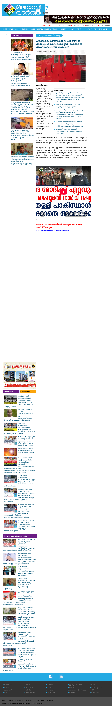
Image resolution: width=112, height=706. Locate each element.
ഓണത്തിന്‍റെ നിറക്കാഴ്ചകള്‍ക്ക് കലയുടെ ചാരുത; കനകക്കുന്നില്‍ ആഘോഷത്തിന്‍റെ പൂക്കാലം (22, 56)
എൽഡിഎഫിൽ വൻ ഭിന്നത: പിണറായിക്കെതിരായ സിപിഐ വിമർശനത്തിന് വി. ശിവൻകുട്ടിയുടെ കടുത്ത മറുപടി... (19, 665)
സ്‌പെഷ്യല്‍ (51, 693)
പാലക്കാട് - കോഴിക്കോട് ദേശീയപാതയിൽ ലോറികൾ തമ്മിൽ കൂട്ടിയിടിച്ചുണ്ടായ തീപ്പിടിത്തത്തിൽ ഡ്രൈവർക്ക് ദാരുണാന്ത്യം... (69, 124)
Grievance (50, 700)
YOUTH (93, 29)
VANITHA (40, 29)
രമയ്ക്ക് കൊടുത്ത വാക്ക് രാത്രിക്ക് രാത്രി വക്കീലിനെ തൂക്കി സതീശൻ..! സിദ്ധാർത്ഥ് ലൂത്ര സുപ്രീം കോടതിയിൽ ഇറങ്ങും (19, 526)
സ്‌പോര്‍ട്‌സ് (30, 693)
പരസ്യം (71, 688)
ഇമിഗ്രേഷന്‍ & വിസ (75, 685)
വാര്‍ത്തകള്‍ (48, 36)
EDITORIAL (6, 33)
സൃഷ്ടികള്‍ (51, 690)
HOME (5, 29)
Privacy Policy (39, 700)
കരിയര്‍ (6, 688)
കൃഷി (5, 693)
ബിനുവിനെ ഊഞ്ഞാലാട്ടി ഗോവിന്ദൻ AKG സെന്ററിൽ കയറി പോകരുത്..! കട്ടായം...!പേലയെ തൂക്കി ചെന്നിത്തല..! (19, 429)
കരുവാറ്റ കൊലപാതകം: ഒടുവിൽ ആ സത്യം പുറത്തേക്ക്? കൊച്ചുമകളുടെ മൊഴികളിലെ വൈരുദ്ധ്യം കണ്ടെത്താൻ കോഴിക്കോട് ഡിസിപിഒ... (19, 545)
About (11, 700)
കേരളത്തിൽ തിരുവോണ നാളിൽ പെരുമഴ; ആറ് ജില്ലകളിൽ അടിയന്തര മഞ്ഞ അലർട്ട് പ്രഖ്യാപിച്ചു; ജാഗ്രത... (27, 653)
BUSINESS (26, 29)
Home (3, 700)
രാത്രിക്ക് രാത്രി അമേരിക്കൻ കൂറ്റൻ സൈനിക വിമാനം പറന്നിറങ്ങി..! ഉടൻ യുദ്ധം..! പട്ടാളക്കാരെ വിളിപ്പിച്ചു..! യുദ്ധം (18, 401)
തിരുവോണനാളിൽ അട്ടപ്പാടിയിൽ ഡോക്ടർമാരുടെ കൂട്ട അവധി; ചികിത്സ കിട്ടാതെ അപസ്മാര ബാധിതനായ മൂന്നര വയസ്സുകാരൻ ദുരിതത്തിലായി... (19, 559)
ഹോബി (50, 685)
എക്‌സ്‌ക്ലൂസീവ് (96, 688)
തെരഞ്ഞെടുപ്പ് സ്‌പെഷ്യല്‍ (78, 690)
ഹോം (39, 36)
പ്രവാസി (72, 693)
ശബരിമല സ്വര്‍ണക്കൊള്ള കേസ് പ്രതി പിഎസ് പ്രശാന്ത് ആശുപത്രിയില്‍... (68, 106)
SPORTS (71, 29)
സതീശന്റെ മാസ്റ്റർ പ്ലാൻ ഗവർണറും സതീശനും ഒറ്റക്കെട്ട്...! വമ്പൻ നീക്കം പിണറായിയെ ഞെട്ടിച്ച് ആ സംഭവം (26, 441)
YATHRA (79, 29)
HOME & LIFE (102, 29)
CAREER (17, 29)
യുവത (93, 685)
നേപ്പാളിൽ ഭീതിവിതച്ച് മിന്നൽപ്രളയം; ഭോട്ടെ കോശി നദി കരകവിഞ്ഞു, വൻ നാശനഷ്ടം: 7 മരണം (26, 611)
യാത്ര (49, 688)
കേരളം (58, 36)
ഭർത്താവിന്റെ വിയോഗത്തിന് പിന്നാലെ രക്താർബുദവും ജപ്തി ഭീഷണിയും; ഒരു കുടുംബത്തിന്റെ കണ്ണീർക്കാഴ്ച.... (22, 160)
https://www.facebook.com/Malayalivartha (52, 231)
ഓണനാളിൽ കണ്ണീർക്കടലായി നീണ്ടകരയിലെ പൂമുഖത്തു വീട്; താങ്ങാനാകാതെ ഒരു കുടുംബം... (26, 571)
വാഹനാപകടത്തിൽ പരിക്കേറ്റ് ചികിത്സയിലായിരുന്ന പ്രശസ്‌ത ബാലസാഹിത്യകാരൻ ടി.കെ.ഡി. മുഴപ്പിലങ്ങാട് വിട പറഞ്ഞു (18, 415)
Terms (30, 700)
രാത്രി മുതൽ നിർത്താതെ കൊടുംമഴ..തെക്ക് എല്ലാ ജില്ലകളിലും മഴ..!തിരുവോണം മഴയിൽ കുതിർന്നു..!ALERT (19, 481)
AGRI (33, 29)
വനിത (28, 685)
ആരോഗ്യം (29, 688)
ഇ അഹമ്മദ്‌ (95, 693)
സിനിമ (28, 690)
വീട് (92, 690)
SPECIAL (87, 29)
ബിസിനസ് (8, 690)
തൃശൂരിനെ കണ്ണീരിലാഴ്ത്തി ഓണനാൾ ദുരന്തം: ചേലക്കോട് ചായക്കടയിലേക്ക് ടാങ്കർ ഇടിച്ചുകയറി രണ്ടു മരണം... (22, 136)
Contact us (20, 700)
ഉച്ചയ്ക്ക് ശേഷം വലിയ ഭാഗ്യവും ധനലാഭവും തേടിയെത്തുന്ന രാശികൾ (26, 451)
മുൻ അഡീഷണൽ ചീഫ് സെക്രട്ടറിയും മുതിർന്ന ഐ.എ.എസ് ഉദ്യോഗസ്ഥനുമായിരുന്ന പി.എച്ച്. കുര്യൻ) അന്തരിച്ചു (21, 81)
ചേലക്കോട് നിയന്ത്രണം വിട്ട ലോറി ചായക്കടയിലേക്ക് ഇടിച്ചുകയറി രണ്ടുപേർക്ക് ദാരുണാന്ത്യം (69, 131)
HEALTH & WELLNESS (52, 29)
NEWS (11, 29)
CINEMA (64, 29)
